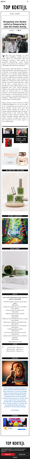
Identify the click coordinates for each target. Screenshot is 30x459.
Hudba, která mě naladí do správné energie (15, 318)
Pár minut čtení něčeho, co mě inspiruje (15, 325)
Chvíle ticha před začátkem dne (15, 310)
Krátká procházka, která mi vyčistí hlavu (15, 307)
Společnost (17, 13)
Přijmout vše (8, 454)
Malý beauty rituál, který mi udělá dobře (15, 322)
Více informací (9, 451)
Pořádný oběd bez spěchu (15, 329)
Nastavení (15, 457)
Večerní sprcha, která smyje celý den (15, 332)
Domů (12, 13)
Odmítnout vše (22, 454)
